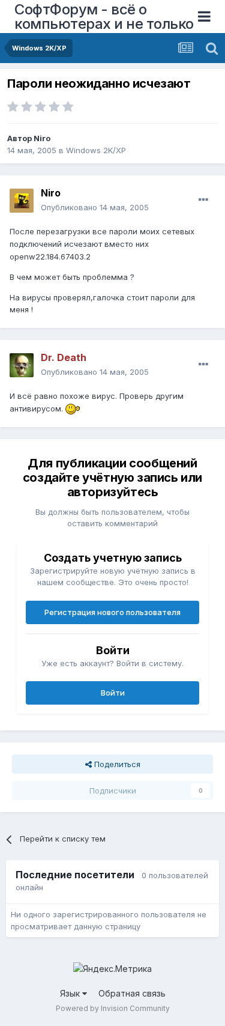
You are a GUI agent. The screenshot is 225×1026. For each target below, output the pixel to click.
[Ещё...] (203, 200)
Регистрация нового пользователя (112, 612)
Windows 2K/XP (96, 150)
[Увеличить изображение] (73, 408)
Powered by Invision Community (113, 1008)
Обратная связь (132, 993)
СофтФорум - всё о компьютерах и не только (104, 16)
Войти (113, 692)
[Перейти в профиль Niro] (22, 201)
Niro (42, 138)
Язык (71, 993)
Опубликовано (95, 207)
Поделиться (116, 764)
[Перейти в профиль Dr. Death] (22, 365)
